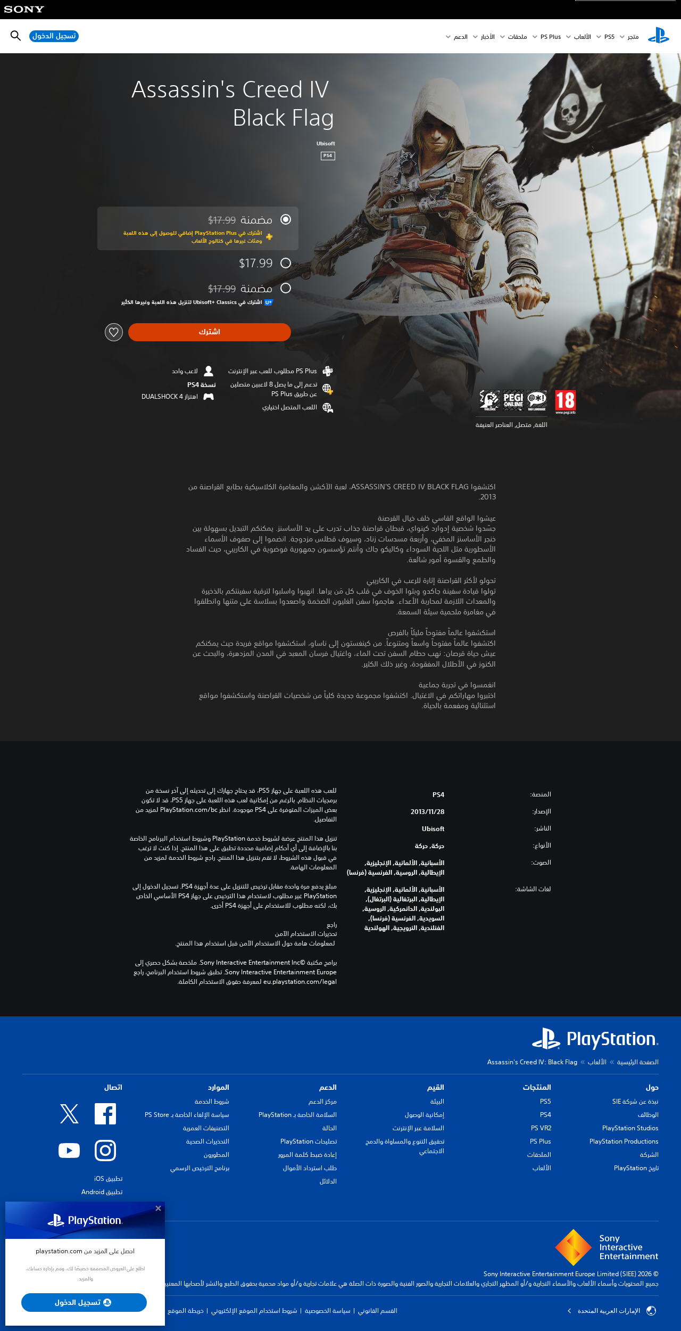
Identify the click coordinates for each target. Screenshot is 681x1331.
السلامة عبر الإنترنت (418, 1127)
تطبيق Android (101, 1191)
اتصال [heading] (113, 1087)
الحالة (329, 1127)
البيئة (437, 1101)
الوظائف (648, 1114)
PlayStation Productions (624, 1141)
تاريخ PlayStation (636, 1167)
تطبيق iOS (108, 1178)
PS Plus (551, 36)
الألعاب (582, 36)
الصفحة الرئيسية (638, 1061)
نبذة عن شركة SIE (635, 1101)
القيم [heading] (435, 1087)
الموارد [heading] (218, 1087)
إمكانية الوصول (424, 1114)
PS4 (545, 1114)
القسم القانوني (377, 1310)
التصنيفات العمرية (206, 1127)
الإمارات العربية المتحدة (609, 1310)
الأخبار (488, 36)
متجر (633, 36)
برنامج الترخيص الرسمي (199, 1167)
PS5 (545, 1101)
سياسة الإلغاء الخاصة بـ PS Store (187, 1114)
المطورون (216, 1154)
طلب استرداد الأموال (310, 1167)
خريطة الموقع (186, 1310)
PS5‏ (609, 36)
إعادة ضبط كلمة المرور (307, 1154)
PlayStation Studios (630, 1127)
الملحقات (539, 1154)
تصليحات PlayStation (308, 1141)
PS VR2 (541, 1127)
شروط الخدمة (212, 1101)
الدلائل (328, 1181)
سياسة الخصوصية (328, 1310)
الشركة (649, 1154)
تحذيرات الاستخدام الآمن (306, 934)
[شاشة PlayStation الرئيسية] (658, 36)
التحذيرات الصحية (207, 1141)
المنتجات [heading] (537, 1087)
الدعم (461, 36)
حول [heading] (652, 1087)
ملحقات (517, 36)
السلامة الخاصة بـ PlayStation (298, 1114)
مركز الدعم (323, 1101)
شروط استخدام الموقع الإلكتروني (254, 1310)
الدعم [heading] (328, 1087)
